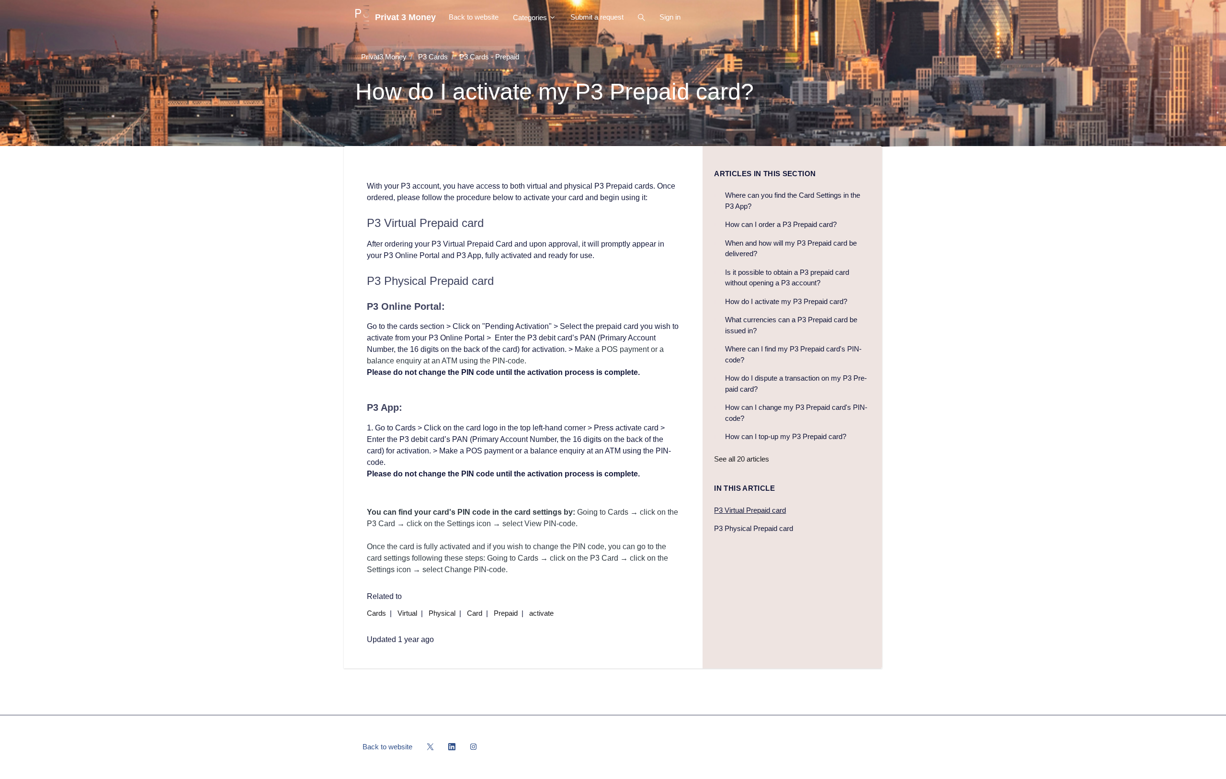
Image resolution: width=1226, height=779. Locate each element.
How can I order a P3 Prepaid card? (781, 224)
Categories (531, 17)
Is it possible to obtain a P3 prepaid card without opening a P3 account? (787, 277)
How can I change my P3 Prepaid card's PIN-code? (796, 412)
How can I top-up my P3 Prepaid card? (785, 436)
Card (474, 613)
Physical (442, 613)
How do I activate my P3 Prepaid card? (786, 301)
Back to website (474, 17)
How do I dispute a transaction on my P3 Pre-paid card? (796, 383)
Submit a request (597, 17)
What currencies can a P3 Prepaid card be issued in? (791, 325)
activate (541, 613)
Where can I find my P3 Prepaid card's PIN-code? (793, 354)
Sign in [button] (670, 17)
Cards (376, 613)
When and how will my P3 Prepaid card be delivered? (791, 248)
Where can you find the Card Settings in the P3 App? (792, 200)
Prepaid (506, 613)
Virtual (407, 613)
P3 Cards (433, 57)
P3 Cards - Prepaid (489, 57)
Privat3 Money (384, 57)
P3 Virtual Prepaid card (750, 510)
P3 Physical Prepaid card (753, 528)
